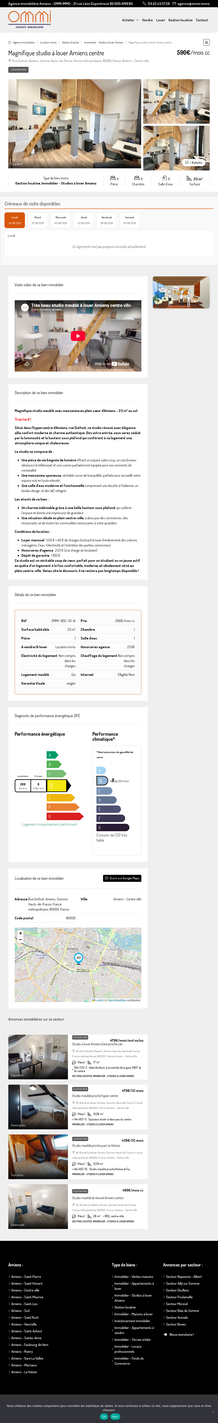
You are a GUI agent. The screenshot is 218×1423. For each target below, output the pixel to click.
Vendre (147, 20)
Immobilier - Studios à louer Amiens (103, 42)
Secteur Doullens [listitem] (177, 1290)
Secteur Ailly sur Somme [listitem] (182, 1283)
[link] (38, 1057)
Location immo (48, 42)
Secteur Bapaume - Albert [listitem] (184, 1276)
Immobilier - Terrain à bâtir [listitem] (133, 1339)
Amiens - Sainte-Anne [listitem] (26, 1338)
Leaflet (99, 1000)
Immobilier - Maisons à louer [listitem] (134, 1314)
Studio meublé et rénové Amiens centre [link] (97, 1198)
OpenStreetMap (117, 1000)
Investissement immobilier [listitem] (132, 1321)
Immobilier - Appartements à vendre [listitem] (134, 1330)
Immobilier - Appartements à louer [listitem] (134, 1286)
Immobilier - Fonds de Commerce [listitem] (129, 1361)
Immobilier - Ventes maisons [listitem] (134, 1276)
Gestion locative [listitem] (125, 1307)
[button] (206, 42)
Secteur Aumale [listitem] (177, 1317)
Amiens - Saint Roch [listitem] (25, 1317)
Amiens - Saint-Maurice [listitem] (27, 1297)
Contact (202, 20)
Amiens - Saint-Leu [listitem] (24, 1303)
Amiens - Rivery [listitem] (22, 1351)
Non (115, 1416)
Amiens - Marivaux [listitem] (24, 1365)
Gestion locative (180, 20)
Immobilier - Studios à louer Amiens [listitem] (133, 1298)
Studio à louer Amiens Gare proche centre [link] (99, 1044)
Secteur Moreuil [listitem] (177, 1303)
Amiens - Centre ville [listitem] (25, 1290)
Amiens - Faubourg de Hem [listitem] (29, 1344)
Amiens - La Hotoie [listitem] (24, 1372)
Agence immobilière (23, 42)
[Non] (213, 1412)
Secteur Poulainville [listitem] (179, 1297)
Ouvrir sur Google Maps (124, 878)
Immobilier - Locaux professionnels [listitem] (128, 1349)
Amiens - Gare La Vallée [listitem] (27, 1358)
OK (104, 1416)
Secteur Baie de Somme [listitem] (182, 1310)
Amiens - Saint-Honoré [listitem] (27, 1283)
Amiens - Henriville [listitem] (24, 1324)
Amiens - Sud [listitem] (20, 1310)
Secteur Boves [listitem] (176, 1324)
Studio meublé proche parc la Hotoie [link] (96, 1145)
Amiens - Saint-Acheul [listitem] (26, 1331)
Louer (160, 20)
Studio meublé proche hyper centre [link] (95, 1096)
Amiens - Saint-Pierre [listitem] (26, 1276)
